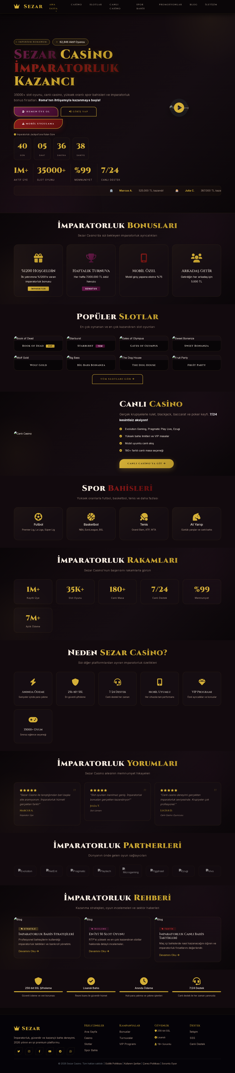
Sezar (32, 6)
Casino (76, 4)
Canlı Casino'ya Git (145, 463)
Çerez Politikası (151, 1063)
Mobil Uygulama (39, 123)
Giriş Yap (80, 111)
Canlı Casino (115, 6)
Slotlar (96, 4)
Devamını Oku (27, 951)
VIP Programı (127, 1044)
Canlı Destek (197, 1044)
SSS (192, 1038)
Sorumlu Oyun (169, 1063)
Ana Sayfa (53, 6)
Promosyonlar (170, 4)
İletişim (211, 4)
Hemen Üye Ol (37, 111)
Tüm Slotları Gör (116, 379)
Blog (193, 4)
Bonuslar (124, 1031)
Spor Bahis (141, 6)
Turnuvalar (126, 1038)
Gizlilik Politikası (113, 1063)
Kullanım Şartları (132, 1063)
